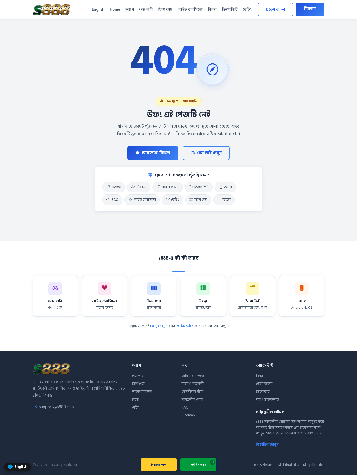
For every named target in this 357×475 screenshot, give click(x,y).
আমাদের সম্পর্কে (193, 376)
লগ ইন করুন (198, 464)
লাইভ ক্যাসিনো (190, 9)
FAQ (115, 200)
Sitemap (188, 415)
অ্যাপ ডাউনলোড (267, 400)
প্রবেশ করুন (275, 9)
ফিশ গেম (165, 9)
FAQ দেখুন (158, 326)
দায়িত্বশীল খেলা (192, 400)
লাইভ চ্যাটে (185, 326)
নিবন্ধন (310, 9)
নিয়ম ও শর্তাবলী (193, 384)
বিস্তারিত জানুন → (269, 445)
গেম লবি (146, 9)
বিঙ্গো (212, 9)
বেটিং (247, 9)
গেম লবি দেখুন (209, 153)
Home (115, 9)
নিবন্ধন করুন (158, 464)
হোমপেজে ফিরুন (156, 153)
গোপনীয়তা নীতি (192, 391)
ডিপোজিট (230, 9)
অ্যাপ (129, 9)
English (98, 9)
